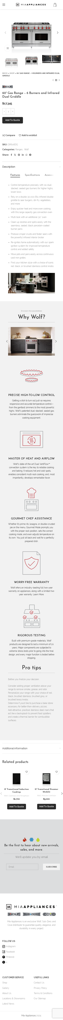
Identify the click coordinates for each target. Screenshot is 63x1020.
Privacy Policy (40, 988)
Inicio (4, 73)
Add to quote (12, 120)
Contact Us (39, 982)
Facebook (10, 952)
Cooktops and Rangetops (19, 796)
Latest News (8, 1003)
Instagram (11, 946)
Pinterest (10, 957)
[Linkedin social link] (23, 155)
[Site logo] (31, 4)
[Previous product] (53, 80)
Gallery (5, 988)
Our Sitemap (40, 998)
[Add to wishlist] (26, 772)
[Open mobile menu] (4, 5)
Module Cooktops (49, 795)
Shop (12, 73)
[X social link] (15, 155)
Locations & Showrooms (13, 998)
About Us (6, 993)
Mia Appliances (28, 1015)
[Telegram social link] (30, 155)
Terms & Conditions (43, 993)
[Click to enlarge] (8, 48)
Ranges (18, 149)
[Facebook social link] (11, 155)
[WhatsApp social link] (26, 155)
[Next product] (59, 80)
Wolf (26, 149)
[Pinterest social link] (19, 155)
